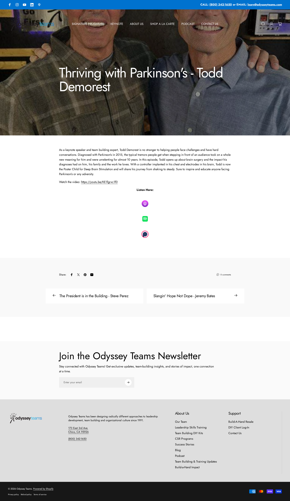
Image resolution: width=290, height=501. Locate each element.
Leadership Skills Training (191, 427)
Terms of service (40, 494)
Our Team (181, 422)
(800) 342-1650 (77, 439)
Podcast (179, 456)
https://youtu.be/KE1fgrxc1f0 (99, 182)
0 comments (226, 274)
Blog (178, 450)
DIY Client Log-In (238, 427)
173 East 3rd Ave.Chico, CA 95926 (78, 430)
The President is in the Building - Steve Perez (93, 296)
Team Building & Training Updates (196, 462)
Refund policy (26, 494)
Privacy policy (13, 494)
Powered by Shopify (43, 488)
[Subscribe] (128, 382)
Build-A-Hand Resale (240, 422)
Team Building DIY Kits (189, 433)
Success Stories (184, 444)
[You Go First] (145, 219)
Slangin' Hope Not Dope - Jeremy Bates (184, 296)
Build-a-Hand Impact (187, 467)
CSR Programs (184, 439)
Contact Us (234, 433)
